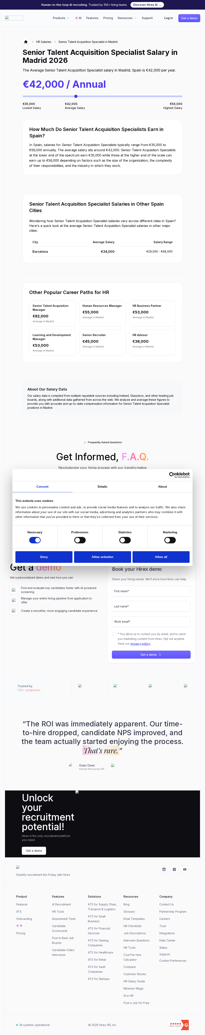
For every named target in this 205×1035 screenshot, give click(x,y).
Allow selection (103, 557)
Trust (162, 926)
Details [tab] (103, 486)
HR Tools (58, 911)
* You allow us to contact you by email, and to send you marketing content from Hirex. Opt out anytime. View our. (151, 638)
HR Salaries (43, 41)
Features (92, 18)
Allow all (161, 557)
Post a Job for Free (136, 1003)
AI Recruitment (61, 904)
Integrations (167, 933)
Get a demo (189, 18)
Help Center (167, 940)
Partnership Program (172, 911)
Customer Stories (135, 974)
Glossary (129, 911)
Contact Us (166, 904)
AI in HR (129, 995)
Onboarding (24, 918)
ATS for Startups (99, 979)
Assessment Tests (64, 918)
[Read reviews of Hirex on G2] (161, 1025)
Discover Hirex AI (147, 4)
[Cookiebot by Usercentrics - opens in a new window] (172, 475)
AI (80, 18)
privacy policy (140, 643)
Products (59, 18)
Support (147, 18)
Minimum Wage (133, 988)
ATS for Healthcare (100, 952)
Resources (125, 18)
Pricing (108, 18)
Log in (168, 18)
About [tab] (162, 486)
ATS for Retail (97, 959)
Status (163, 947)
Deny (43, 557)
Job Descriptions (135, 933)
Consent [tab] (42, 486)
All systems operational (34, 1025)
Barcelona (40, 252)
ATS (19, 911)
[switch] (80, 540)
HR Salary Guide (134, 981)
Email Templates (134, 918)
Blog (127, 904)
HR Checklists (133, 926)
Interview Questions (137, 940)
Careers (164, 918)
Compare (130, 967)
